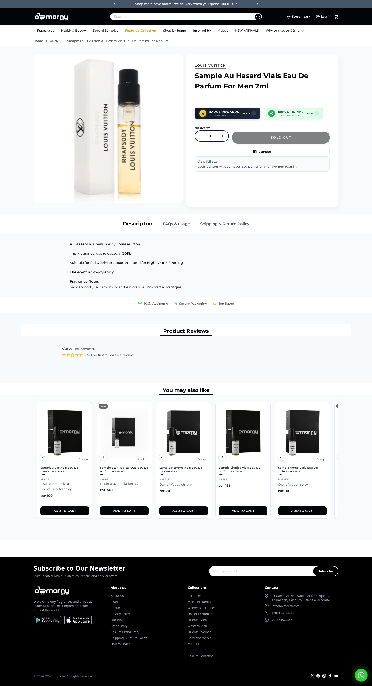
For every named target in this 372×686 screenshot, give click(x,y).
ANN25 (55, 41)
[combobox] (176, 16)
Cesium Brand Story (125, 632)
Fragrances (45, 31)
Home (38, 41)
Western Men (197, 626)
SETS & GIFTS (197, 650)
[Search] (258, 16)
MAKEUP (194, 644)
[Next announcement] (257, 4)
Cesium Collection (201, 656)
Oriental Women (199, 632)
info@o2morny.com (285, 606)
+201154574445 (283, 613)
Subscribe (325, 571)
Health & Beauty (73, 31)
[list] (186, 457)
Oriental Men (197, 620)
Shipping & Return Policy (129, 638)
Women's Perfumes (201, 608)
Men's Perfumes (199, 602)
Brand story (119, 626)
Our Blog (117, 620)
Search (116, 602)
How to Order (120, 644)
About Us (117, 596)
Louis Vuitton (210, 65)
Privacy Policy (120, 614)
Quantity (202, 128)
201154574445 (282, 620)
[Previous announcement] (115, 4)
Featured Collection (140, 31)
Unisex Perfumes (200, 614)
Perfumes (195, 596)
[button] (336, 17)
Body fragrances (199, 638)
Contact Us (118, 608)
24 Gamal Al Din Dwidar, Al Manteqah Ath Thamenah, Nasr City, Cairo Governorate (302, 598)
